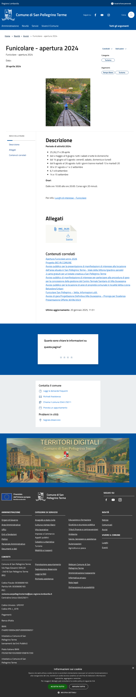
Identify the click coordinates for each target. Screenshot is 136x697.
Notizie (105, 520)
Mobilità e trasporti (43, 550)
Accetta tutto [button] (57, 686)
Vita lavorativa (41, 529)
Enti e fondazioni (9, 534)
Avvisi (26, 36)
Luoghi (105, 542)
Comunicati (107, 524)
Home (7, 36)
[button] (68, 692)
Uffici (4, 529)
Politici (5, 539)
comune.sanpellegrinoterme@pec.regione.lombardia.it (27, 593)
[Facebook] (94, 14)
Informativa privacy (77, 577)
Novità (17, 36)
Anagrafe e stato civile (45, 520)
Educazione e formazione (80, 519)
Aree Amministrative (11, 524)
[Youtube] (101, 14)
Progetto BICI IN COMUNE (59, 262)
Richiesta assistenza (44, 578)
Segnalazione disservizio (46, 569)
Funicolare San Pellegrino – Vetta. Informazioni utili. (71, 292)
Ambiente (73, 534)
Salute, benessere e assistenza (82, 539)
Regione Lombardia (10, 3)
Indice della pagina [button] (16, 136)
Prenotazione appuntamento (48, 564)
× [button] (133, 668)
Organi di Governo (10, 520)
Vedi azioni (119, 48)
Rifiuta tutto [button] (78, 686)
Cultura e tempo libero (45, 524)
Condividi (106, 48)
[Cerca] (131, 15)
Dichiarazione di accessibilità (81, 587)
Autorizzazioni (75, 543)
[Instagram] (107, 14)
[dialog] (68, 681)
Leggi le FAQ (40, 574)
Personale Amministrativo (13, 543)
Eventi (105, 547)
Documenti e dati (9, 548)
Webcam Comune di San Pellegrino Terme (79, 566)
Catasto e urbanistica (44, 541)
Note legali (73, 582)
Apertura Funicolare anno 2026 (61, 259)
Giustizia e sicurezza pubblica (82, 524)
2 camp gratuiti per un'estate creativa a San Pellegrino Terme (76, 274)
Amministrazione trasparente (82, 572)
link (93, 681)
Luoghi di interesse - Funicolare (70, 198)
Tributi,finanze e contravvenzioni (83, 529)
